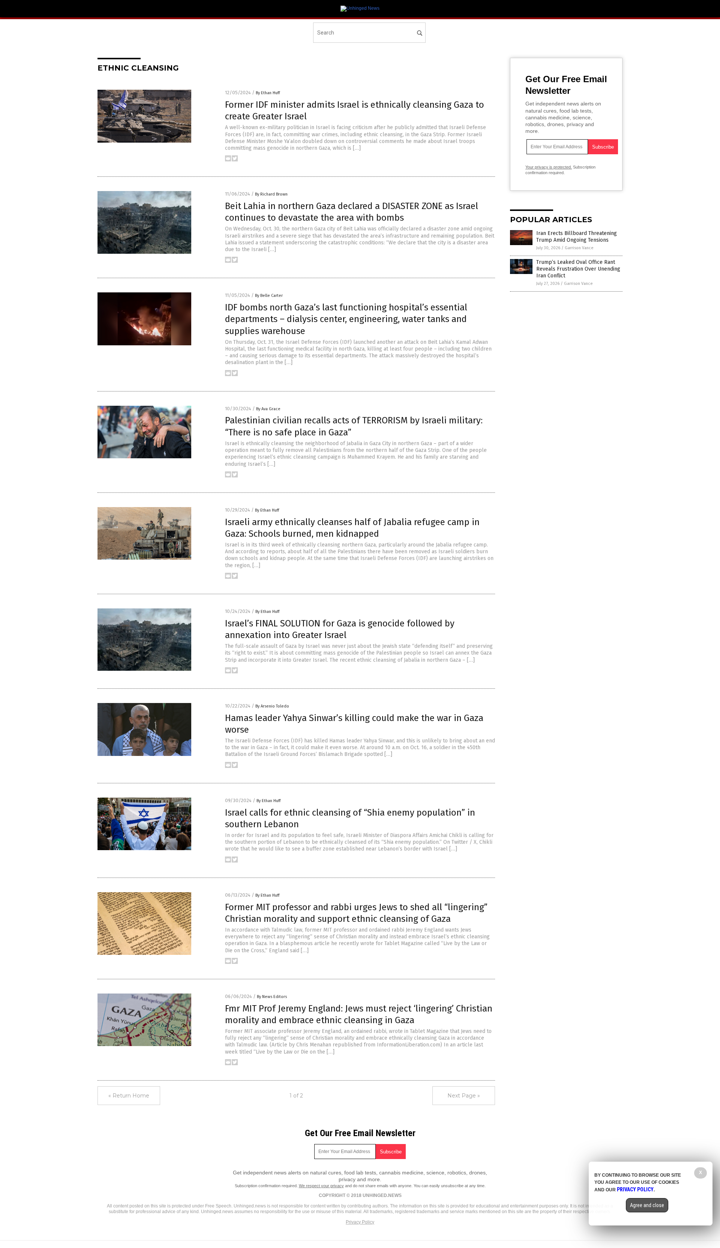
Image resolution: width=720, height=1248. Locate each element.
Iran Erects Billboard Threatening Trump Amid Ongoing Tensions (576, 236)
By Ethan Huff (268, 92)
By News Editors (272, 996)
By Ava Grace (268, 408)
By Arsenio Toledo (272, 706)
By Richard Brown (271, 194)
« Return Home (128, 1095)
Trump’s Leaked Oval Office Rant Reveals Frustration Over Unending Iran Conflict (578, 269)
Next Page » (463, 1095)
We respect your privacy (321, 1185)
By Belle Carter (269, 295)
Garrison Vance (579, 247)
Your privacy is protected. (548, 167)
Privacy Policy (360, 1222)
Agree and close (647, 1205)
